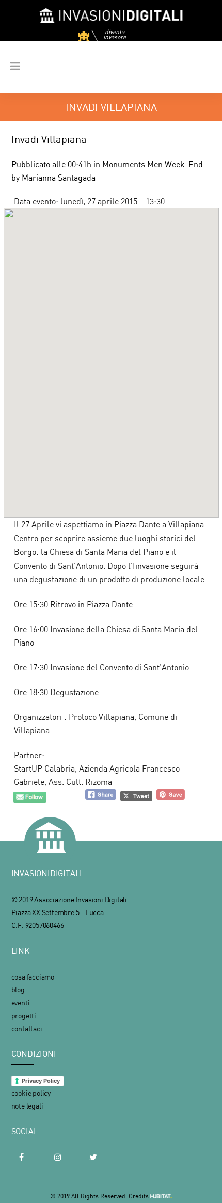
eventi (20, 1002)
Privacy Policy (41, 1080)
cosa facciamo (32, 976)
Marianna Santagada (59, 177)
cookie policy (31, 1092)
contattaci (26, 1028)
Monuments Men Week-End (152, 164)
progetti (23, 1015)
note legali (27, 1105)
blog (18, 989)
